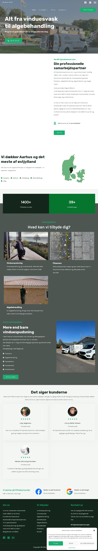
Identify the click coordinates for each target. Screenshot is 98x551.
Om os (53, 10)
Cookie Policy (71, 547)
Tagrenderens (42, 523)
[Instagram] (90, 2)
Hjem (34, 10)
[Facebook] (85, 2)
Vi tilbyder (42, 10)
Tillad (55, 543)
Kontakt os (62, 10)
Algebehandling (43, 516)
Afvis (71, 543)
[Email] (95, 2)
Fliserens (40, 529)
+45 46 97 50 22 (7, 2)
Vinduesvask (42, 514)
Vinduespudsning (43, 510)
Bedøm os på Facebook (51, 490)
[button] (94, 530)
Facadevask (41, 526)
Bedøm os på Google (81, 490)
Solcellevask (41, 520)
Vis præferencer (87, 543)
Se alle (39, 532)
